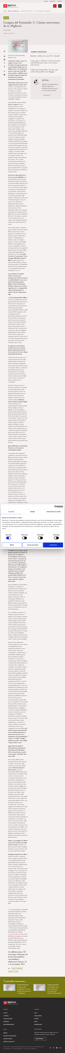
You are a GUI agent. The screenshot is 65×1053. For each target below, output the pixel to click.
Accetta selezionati (32, 545)
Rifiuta (12, 545)
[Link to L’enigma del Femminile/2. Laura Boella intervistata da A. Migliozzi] (9, 987)
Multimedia (6, 1021)
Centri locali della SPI (8, 1041)
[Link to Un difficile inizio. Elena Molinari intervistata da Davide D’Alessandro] (39, 987)
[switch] (24, 538)
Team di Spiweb (37, 1015)
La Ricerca (6, 1015)
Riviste (46, 1)
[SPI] (10, 6)
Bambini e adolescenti (13, 11)
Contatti (59, 1)
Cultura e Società (7, 1018)
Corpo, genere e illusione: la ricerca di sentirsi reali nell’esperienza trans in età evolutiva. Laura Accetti (45, 63)
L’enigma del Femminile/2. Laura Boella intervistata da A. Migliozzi (24, 990)
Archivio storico (7, 1038)
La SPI (35, 1012)
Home (4, 11)
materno (11, 971)
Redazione (52, 1)
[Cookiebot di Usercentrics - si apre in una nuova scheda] (55, 506)
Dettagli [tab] (32, 511)
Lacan (16, 971)
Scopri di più (46, 95)
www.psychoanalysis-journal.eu (17, 934)
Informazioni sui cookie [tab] (54, 511)
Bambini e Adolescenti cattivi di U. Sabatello (45, 56)
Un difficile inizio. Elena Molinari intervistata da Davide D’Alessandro (54, 990)
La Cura (6, 18)
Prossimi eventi (38, 1024)
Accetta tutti (53, 545)
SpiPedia (5, 1033)
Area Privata (39, 1039)
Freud (13, 968)
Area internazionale (8, 1024)
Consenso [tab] (11, 511)
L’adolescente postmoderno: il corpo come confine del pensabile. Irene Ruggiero (44, 71)
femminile (19, 968)
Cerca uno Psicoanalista (9, 1035)
